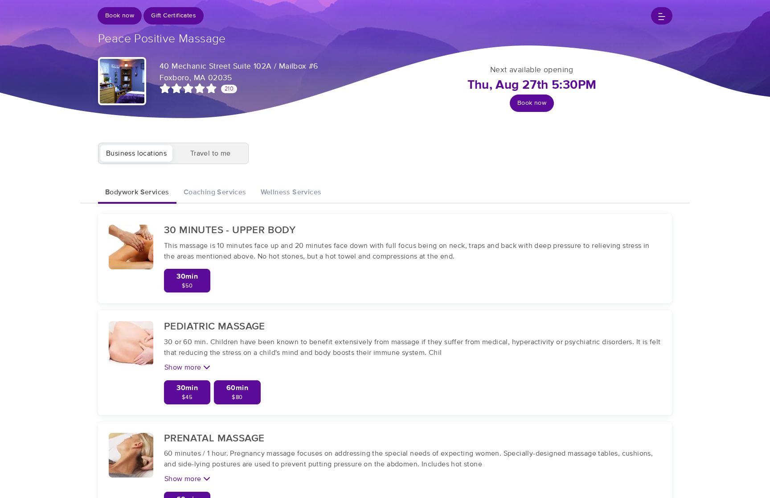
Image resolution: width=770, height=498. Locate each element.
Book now (119, 15)
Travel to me (210, 153)
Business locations (136, 153)
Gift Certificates (173, 15)
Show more (183, 367)
